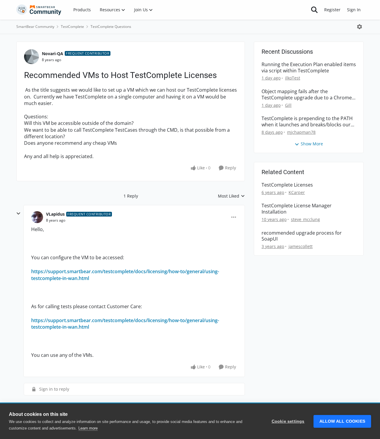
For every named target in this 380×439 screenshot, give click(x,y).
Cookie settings (288, 421)
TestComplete (72, 26)
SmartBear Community (35, 26)
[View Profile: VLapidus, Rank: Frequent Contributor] (37, 217)
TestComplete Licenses (287, 185)
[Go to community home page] (38, 9)
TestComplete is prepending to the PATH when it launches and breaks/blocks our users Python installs (307, 121)
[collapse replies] (18, 213)
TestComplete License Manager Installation (297, 209)
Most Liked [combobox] (231, 196)
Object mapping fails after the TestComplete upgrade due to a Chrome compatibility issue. (307, 94)
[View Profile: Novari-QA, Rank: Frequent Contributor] (31, 56)
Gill (288, 105)
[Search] (314, 9)
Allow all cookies (342, 421)
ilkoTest (292, 78)
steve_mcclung (305, 219)
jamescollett (301, 246)
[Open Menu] (359, 27)
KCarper (297, 192)
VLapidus (55, 214)
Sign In (354, 9)
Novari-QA (52, 53)
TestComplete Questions (111, 26)
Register (332, 9)
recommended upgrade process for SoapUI (302, 236)
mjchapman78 (301, 132)
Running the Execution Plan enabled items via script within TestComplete (309, 67)
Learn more (88, 428)
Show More (312, 144)
